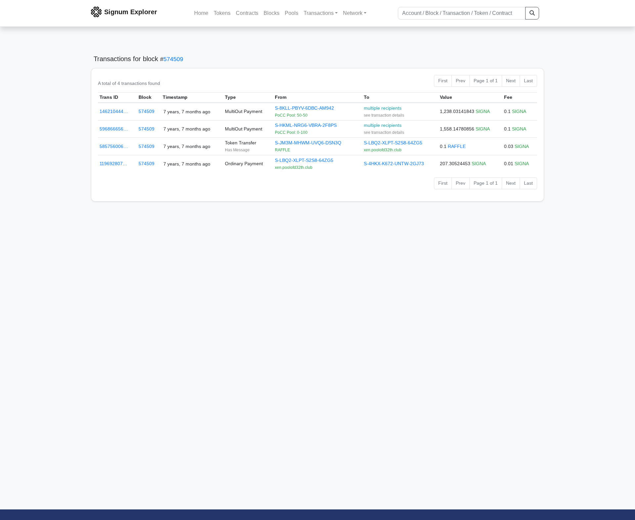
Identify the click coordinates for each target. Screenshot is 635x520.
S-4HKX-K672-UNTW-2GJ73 (394, 163)
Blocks (271, 13)
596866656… (114, 128)
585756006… (114, 146)
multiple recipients (383, 108)
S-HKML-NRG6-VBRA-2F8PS (306, 125)
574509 (173, 59)
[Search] (532, 13)
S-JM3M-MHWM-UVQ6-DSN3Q (308, 142)
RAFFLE (457, 146)
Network (352, 13)
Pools (291, 13)
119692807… (113, 163)
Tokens (222, 13)
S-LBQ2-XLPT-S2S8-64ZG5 (393, 142)
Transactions (319, 13)
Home (201, 13)
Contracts (247, 13)
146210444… (114, 111)
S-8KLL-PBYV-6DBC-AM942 (304, 108)
